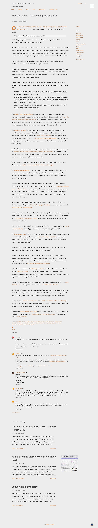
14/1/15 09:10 (19, 397)
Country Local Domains (81, 44)
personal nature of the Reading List (22, 207)
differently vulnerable (37, 269)
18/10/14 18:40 (19, 368)
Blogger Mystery (79, 37)
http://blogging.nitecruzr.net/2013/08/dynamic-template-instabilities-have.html (34, 366)
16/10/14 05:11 (19, 349)
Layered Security (79, 50)
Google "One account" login (28, 311)
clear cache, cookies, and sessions (47, 237)
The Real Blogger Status (22, 4)
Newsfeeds (78, 54)
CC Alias (78, 39)
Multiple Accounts (80, 52)
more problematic (22, 316)
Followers (20, 9)
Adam (17, 337)
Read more (53, 448)
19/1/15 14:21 (19, 409)
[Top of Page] (92, 524)
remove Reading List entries (50, 285)
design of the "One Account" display (26, 218)
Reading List (79, 56)
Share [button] (77, 26)
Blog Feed (78, 33)
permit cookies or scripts (44, 135)
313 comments (19, 505)
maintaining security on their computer (43, 314)
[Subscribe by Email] (92, 6)
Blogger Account (79, 35)
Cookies (78, 41)
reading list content (22, 271)
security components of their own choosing (53, 301)
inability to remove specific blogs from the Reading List (38, 165)
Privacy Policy (42, 9)
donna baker (19, 388)
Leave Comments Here (25, 486)
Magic (27, 9)
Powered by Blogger (50, 524)
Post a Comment (16, 412)
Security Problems (80, 59)
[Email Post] (12, 327)
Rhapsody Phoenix (20, 372)
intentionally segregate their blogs (40, 205)
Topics (34, 9)
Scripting (78, 57)
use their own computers (30, 301)
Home (12, 9)
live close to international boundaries (46, 138)
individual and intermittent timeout (57, 361)
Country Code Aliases (80, 42)
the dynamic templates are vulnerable (38, 263)
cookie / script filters (20, 130)
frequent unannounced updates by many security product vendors (33, 151)
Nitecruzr (18, 353)
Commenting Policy (53, 9)
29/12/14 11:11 (19, 384)
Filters (77, 48)
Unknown (18, 401)
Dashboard (78, 46)
